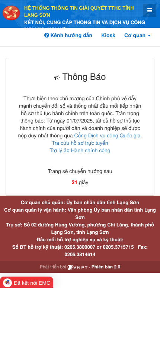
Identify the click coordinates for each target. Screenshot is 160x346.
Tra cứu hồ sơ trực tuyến (80, 142)
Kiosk (108, 35)
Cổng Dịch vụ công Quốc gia (107, 135)
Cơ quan (135, 35)
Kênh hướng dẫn (70, 35)
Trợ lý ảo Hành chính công (79, 150)
